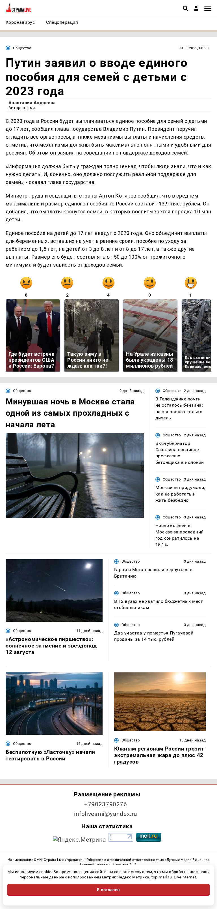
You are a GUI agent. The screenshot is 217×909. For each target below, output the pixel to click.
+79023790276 (105, 804)
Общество (22, 48)
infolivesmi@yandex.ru (105, 814)
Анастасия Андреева (32, 102)
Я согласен (108, 889)
